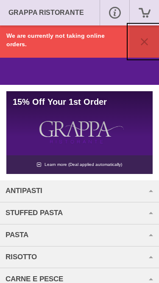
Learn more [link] (82, 164)
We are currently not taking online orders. (55, 40)
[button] (114, 12)
